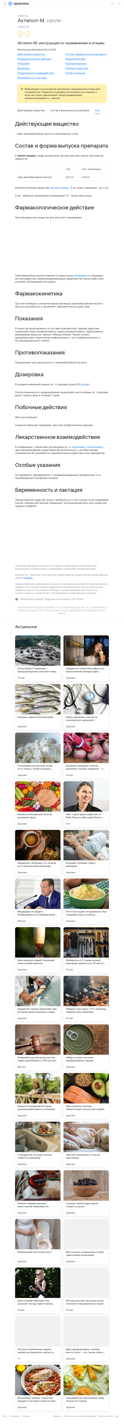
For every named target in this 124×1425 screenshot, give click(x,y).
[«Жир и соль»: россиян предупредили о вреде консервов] (86, 1047)
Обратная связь (105, 1423)
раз (83, 384)
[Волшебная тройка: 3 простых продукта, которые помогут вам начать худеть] (37, 1387)
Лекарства (23, 15)
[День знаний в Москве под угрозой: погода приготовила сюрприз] (37, 1290)
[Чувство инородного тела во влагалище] (86, 1144)
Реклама (26, 1423)
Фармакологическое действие (34, 59)
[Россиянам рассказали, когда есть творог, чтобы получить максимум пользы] (37, 755)
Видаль (29, 577)
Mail (5, 1423)
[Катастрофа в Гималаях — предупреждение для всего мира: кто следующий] (37, 658)
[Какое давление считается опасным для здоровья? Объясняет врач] (86, 707)
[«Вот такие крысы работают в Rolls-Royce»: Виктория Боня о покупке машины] (86, 804)
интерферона (82, 275)
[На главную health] (20, 3)
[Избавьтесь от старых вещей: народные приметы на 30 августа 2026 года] (86, 950)
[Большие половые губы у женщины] (86, 852)
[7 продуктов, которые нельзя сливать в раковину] (37, 1144)
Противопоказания (76, 63)
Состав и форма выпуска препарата (85, 54)
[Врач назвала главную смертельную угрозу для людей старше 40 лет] (86, 1096)
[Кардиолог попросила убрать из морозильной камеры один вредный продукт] (86, 658)
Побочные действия (76, 68)
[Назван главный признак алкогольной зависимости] (37, 1193)
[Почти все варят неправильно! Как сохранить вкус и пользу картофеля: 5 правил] (86, 901)
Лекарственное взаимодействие (36, 73)
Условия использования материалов (80, 1423)
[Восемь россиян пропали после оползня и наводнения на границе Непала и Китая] (86, 1290)
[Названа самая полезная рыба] (37, 707)
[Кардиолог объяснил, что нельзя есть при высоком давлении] (37, 852)
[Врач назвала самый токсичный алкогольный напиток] (37, 950)
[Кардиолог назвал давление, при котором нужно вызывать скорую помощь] (37, 998)
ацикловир (78, 446)
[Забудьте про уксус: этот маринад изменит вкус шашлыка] (86, 998)
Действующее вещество (31, 54)
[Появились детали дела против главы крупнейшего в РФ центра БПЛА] (37, 1047)
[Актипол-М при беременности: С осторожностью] (20, 34)
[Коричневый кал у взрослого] (37, 1242)
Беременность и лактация (32, 78)
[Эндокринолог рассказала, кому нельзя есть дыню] (86, 1387)
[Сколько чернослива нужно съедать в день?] (86, 1193)
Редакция (57, 1423)
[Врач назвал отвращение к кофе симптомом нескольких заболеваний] (86, 1242)
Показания (24, 63)
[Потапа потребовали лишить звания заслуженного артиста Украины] (37, 1339)
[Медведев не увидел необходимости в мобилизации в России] (37, 901)
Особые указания (75, 73)
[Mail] (10, 3)
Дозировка (23, 68)
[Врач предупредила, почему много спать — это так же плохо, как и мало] (86, 1339)
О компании (14, 1423)
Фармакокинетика (75, 59)
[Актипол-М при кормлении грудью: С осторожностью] (27, 34)
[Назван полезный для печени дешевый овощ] (37, 804)
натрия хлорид (59, 187)
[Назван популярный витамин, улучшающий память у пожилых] (37, 1096)
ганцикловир (94, 446)
